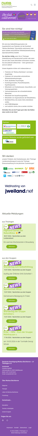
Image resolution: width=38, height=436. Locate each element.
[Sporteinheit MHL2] (12, 285)
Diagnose (4, 385)
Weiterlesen (12, 246)
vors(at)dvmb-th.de (11, 374)
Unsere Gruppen (6, 411)
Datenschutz (23, 427)
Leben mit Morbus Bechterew (10, 392)
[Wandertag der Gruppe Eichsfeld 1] (12, 307)
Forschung (5, 395)
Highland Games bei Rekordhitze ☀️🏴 (13, 231)
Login (29, 427)
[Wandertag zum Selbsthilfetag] (12, 263)
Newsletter (5, 405)
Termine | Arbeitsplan (8, 408)
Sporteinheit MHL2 (12, 289)
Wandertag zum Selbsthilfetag (18, 267)
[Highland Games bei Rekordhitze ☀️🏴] (12, 227)
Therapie (4, 389)
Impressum (10, 427)
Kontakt (16, 427)
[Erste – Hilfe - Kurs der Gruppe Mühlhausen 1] (12, 328)
